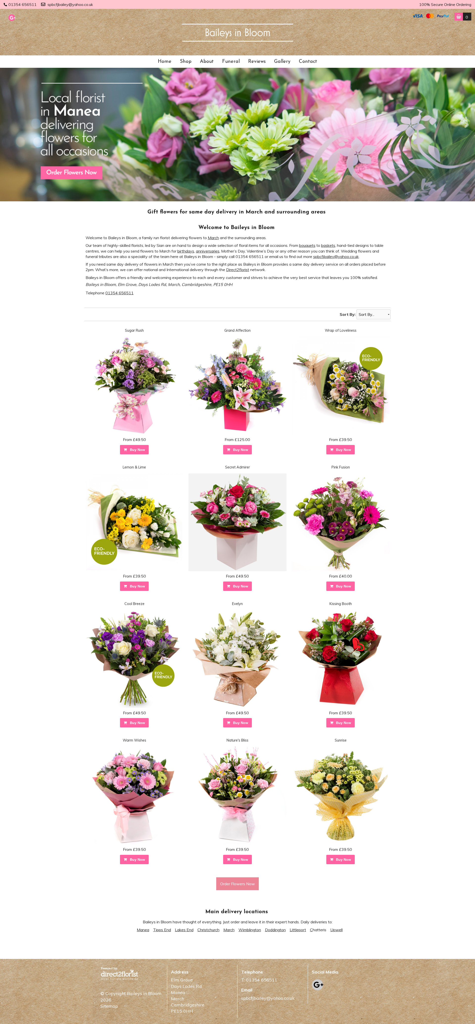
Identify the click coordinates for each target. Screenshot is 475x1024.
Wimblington (249, 929)
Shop (185, 61)
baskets (328, 245)
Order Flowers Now (237, 883)
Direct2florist (237, 269)
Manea (143, 929)
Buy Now (136, 450)
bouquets (307, 245)
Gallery (282, 61)
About (207, 61)
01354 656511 (119, 292)
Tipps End (162, 929)
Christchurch (208, 929)
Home (164, 61)
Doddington (275, 929)
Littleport (298, 929)
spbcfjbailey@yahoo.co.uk (70, 4)
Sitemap (109, 1006)
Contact (308, 61)
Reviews (257, 61)
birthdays (185, 251)
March (213, 237)
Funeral (231, 61)
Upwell (336, 929)
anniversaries (207, 251)
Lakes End (184, 929)
